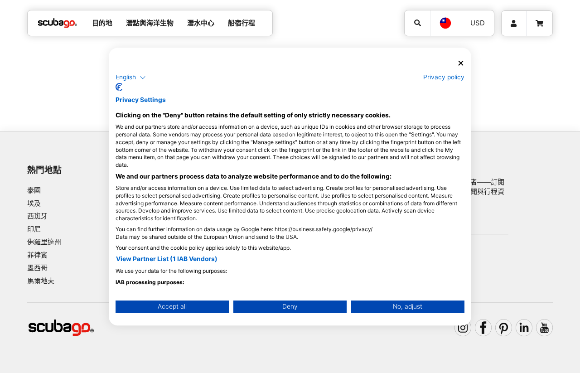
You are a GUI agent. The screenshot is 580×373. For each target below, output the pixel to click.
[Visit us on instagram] (463, 327)
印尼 (34, 229)
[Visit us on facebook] (483, 327)
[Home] (57, 23)
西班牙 (37, 216)
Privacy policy (443, 77)
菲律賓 (37, 255)
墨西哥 (37, 267)
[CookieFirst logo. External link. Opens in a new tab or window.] (119, 87)
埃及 (34, 203)
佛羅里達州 (44, 241)
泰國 (34, 190)
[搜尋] (417, 23)
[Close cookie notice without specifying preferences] (460, 63)
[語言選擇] (445, 23)
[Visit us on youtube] (544, 327)
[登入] (514, 23)
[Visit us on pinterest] (503, 327)
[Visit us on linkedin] (524, 327)
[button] (131, 77)
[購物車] (539, 23)
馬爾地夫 (40, 280)
